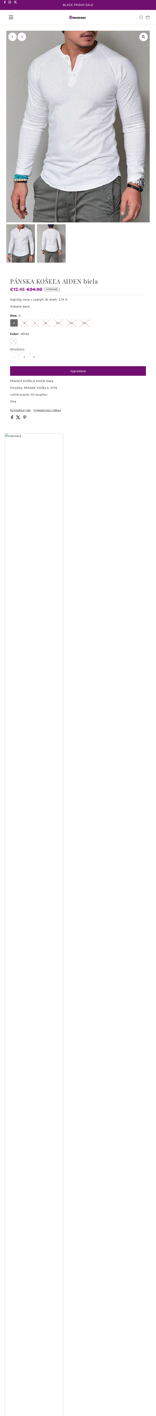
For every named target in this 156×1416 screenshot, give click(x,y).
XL (45, 322)
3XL (71, 322)
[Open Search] (141, 17)
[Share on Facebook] (12, 418)
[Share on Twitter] (18, 418)
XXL (58, 322)
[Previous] (12, 36)
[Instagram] (9, 5)
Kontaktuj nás (20, 410)
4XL (84, 322)
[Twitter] (15, 5)
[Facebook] (5, 5)
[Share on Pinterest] (24, 418)
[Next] (22, 36)
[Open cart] (148, 17)
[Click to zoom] (143, 37)
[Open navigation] (23, 17)
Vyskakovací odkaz (47, 410)
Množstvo (17, 349)
